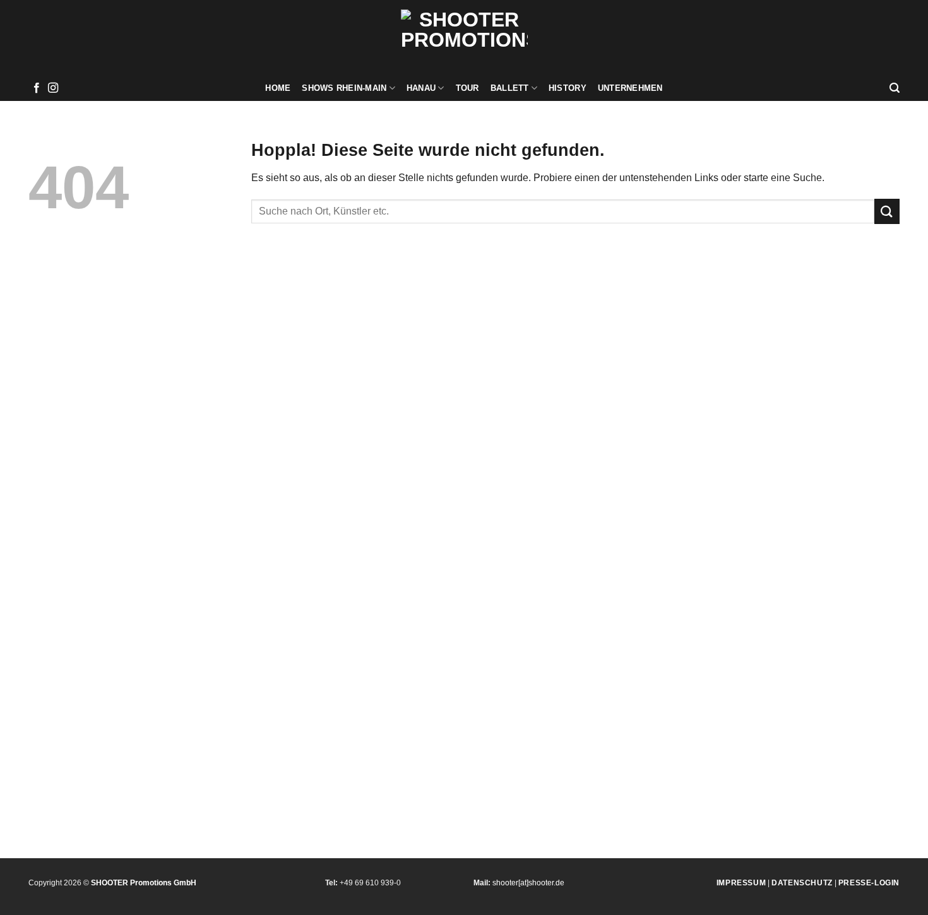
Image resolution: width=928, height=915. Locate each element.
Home (277, 88)
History (567, 88)
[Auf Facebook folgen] (37, 88)
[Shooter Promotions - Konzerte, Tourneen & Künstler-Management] (464, 38)
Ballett (510, 88)
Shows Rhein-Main (344, 88)
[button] (894, 88)
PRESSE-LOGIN (869, 882)
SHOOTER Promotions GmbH (143, 882)
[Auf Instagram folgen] (53, 88)
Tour (467, 88)
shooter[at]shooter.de (528, 882)
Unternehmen (630, 88)
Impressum (741, 882)
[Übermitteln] (887, 211)
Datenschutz (802, 882)
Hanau (421, 88)
